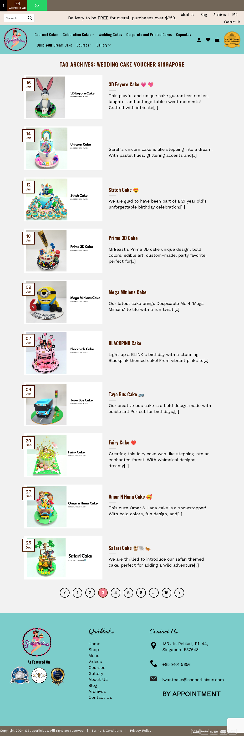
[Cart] (217, 39)
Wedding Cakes (110, 34)
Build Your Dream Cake (54, 44)
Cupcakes (183, 34)
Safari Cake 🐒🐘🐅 (130, 548)
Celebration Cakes (77, 34)
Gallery (95, 673)
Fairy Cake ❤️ (123, 442)
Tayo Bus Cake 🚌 (126, 394)
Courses (96, 667)
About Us (187, 14)
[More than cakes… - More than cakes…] (15, 39)
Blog (204, 14)
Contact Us (232, 21)
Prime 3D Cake (123, 238)
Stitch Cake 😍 (124, 190)
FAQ (234, 14)
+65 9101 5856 (176, 664)
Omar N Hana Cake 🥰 (130, 497)
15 (166, 592)
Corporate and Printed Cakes (149, 34)
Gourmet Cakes (46, 34)
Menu (94, 655)
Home (94, 643)
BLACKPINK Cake (125, 343)
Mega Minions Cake (128, 292)
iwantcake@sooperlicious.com (193, 679)
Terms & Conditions (107, 730)
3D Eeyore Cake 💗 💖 (131, 84)
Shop (93, 649)
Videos (95, 661)
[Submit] (30, 18)
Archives (220, 14)
